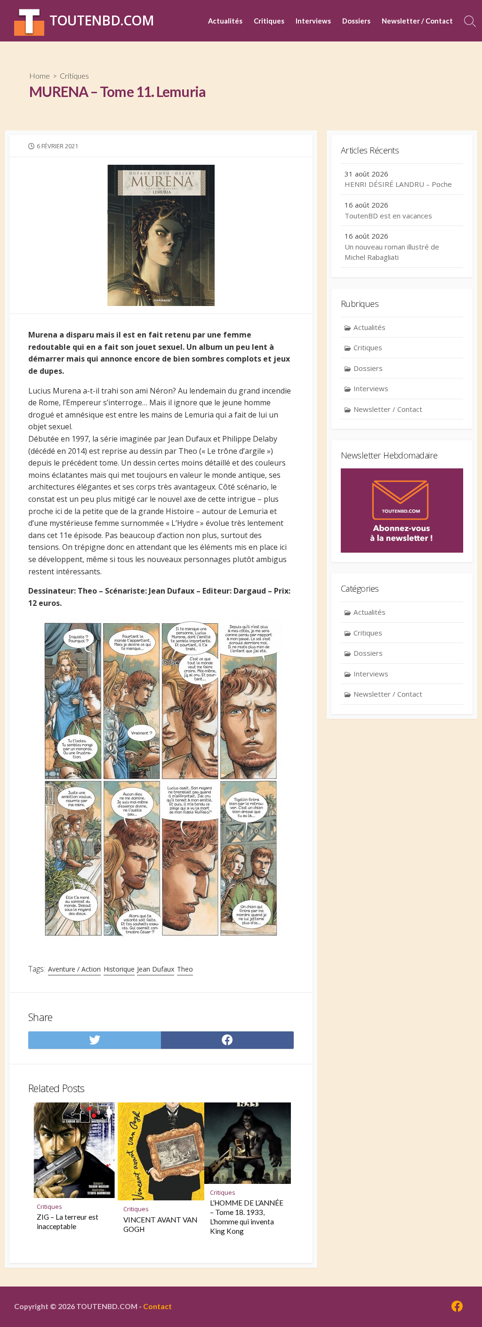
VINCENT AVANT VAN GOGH (160, 1224)
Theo (185, 969)
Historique (119, 969)
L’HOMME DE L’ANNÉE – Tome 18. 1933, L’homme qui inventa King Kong (246, 1216)
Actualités (225, 20)
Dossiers (356, 20)
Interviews (313, 20)
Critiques (269, 20)
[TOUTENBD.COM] (29, 21)
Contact (157, 1306)
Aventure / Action (74, 969)
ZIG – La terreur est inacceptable (67, 1221)
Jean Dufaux (155, 969)
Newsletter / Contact (417, 20)
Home (39, 75)
